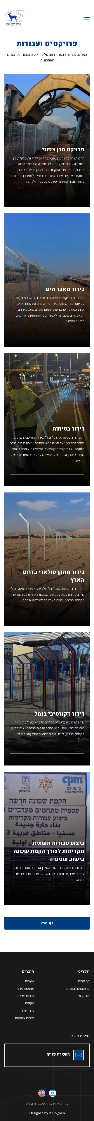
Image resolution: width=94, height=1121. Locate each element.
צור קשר (84, 996)
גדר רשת (28, 1011)
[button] (86, 17)
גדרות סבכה (25, 996)
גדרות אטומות (24, 1018)
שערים (29, 981)
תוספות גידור (25, 988)
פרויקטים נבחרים (78, 988)
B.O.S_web (57, 1113)
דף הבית (84, 981)
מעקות (29, 1003)
